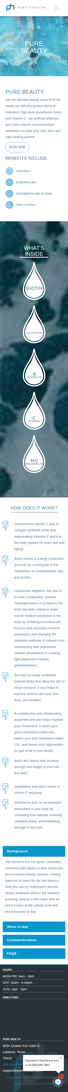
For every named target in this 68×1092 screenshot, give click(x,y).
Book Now (17, 147)
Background (17, 851)
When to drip (17, 927)
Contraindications (22, 940)
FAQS (12, 953)
